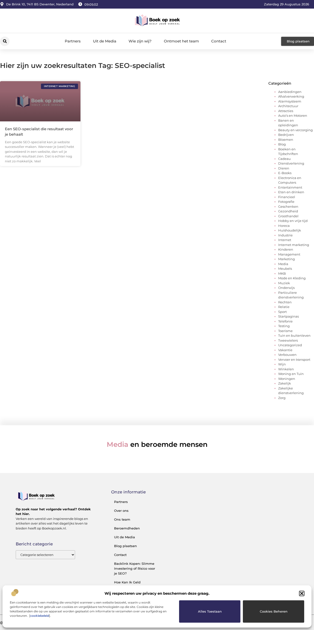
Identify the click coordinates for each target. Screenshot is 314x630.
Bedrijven (286, 135)
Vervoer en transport (294, 359)
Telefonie (285, 321)
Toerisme (285, 331)
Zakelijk (284, 383)
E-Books (284, 173)
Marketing (286, 259)
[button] (301, 593)
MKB (282, 273)
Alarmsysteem (289, 101)
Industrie (285, 235)
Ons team (122, 519)
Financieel (286, 197)
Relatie (283, 307)
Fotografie (286, 202)
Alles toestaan (210, 611)
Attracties (285, 111)
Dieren (283, 168)
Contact (218, 41)
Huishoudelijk (289, 230)
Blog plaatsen (125, 546)
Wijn (282, 364)
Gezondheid (288, 211)
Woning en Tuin (291, 374)
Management (289, 254)
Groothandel (288, 216)
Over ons (121, 511)
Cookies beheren (274, 611)
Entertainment (290, 187)
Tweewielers (288, 340)
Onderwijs (286, 288)
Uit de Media (104, 41)
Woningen (286, 379)
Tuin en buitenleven (294, 335)
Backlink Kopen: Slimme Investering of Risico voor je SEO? (134, 568)
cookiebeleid (39, 615)
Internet (284, 240)
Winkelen (286, 369)
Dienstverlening (291, 163)
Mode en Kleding (292, 278)
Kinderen (285, 249)
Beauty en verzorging (295, 130)
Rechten (285, 302)
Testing (284, 326)
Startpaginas (288, 316)
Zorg (282, 398)
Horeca (284, 226)
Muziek (284, 283)
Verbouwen (287, 355)
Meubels (285, 268)
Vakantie (285, 350)
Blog (282, 144)
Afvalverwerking (291, 96)
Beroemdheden (127, 528)
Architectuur (288, 106)
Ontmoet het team (181, 41)
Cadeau (284, 159)
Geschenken (288, 206)
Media (283, 264)
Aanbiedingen (289, 92)
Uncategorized (290, 345)
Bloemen (285, 139)
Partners (73, 41)
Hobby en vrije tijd (293, 221)
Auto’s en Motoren (292, 115)
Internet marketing (293, 245)
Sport (282, 312)
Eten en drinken (291, 192)
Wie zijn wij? (140, 41)
